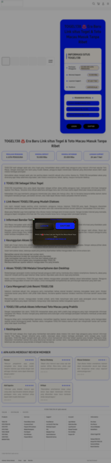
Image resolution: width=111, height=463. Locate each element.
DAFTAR (65, 226)
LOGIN (44, 226)
